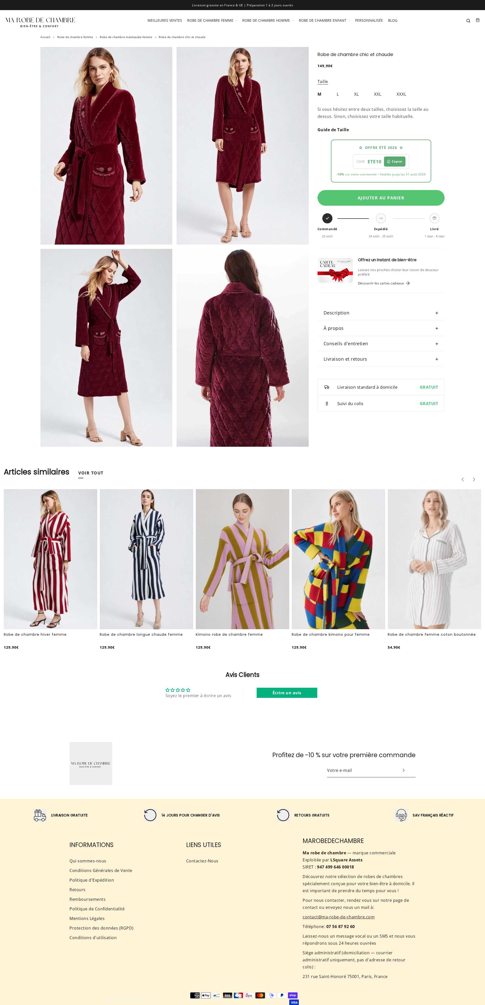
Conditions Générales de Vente (100, 870)
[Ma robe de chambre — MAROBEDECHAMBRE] (40, 20)
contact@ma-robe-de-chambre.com (339, 917)
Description (381, 312)
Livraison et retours (381, 359)
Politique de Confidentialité (97, 909)
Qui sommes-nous (87, 861)
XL (356, 94)
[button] (462, 479)
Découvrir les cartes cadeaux (381, 283)
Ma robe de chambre (132, 998)
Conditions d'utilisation (93, 937)
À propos (381, 328)
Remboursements (87, 899)
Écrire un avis (287, 693)
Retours (77, 889)
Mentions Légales (87, 918)
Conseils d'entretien (381, 343)
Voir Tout (91, 473)
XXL (377, 94)
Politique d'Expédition (91, 880)
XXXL (401, 94)
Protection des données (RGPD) (101, 928)
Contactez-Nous (202, 861)
